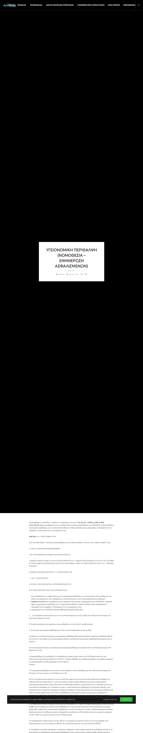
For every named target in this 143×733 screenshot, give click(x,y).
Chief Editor (61, 274)
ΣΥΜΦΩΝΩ (126, 699)
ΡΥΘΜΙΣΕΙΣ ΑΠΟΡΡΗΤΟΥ (110, 699)
